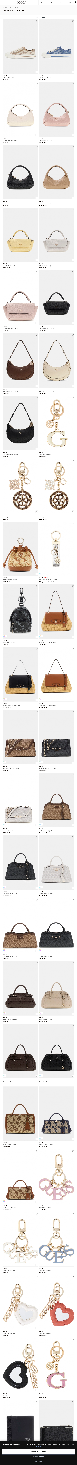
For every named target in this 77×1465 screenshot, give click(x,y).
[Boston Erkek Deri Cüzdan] (56, 1427)
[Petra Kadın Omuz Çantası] (20, 360)
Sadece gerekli (38, 1461)
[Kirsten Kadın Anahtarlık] (20, 549)
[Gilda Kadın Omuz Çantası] (20, 109)
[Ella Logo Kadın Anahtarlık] (20, 486)
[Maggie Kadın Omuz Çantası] (56, 611)
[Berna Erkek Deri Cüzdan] (20, 1427)
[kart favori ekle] (37, 21)
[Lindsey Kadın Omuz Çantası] (20, 737)
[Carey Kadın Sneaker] (20, 46)
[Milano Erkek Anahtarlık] (20, 611)
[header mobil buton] (21, 2)
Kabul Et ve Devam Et (38, 1451)
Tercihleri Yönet (38, 1457)
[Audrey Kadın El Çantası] (20, 1114)
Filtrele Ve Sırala (40, 17)
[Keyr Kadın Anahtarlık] (56, 423)
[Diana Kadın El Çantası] (56, 988)
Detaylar (38, 1446)
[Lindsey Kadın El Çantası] (56, 800)
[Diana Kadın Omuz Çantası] (20, 988)
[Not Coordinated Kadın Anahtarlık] (56, 549)
